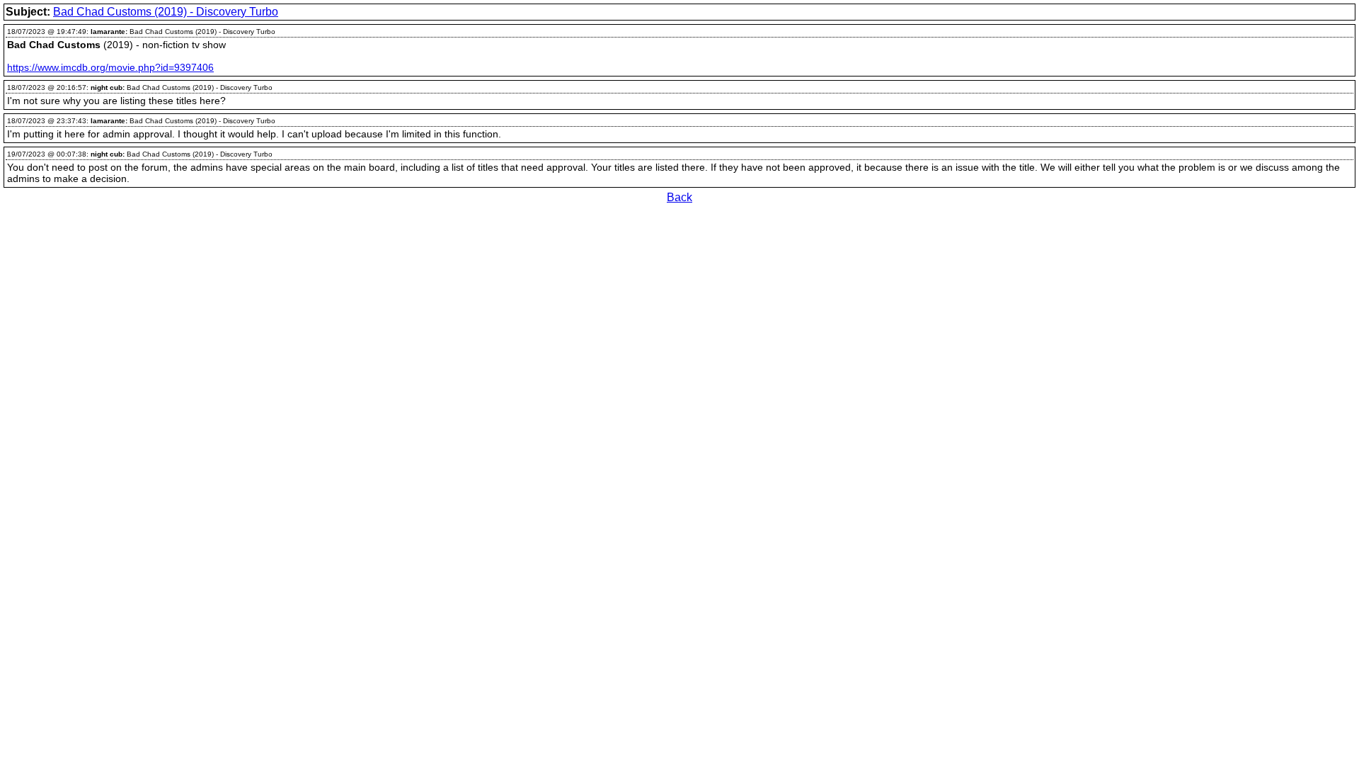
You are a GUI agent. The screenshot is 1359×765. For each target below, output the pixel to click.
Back (679, 197)
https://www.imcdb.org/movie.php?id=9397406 (110, 67)
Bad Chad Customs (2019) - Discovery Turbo (165, 12)
